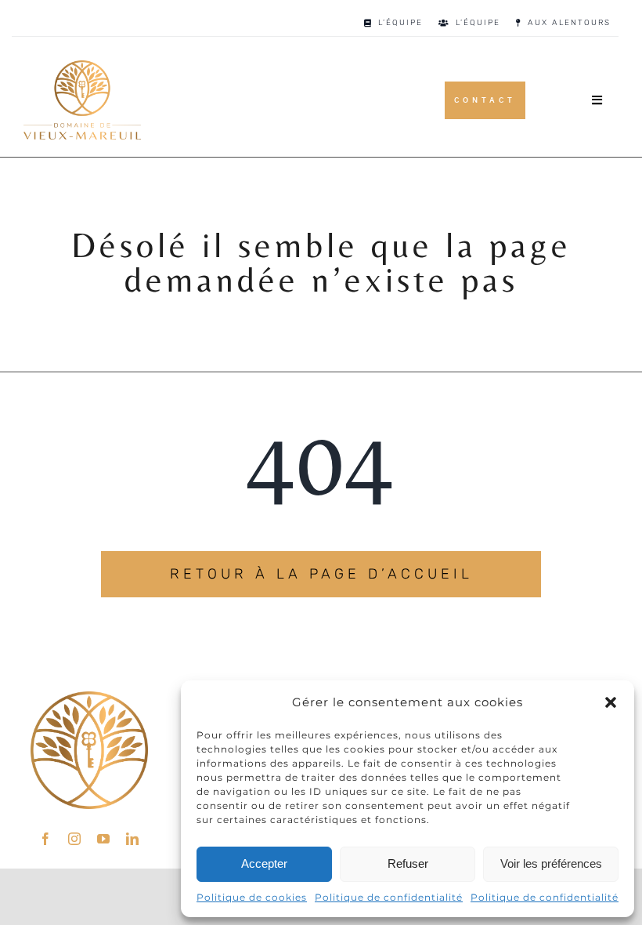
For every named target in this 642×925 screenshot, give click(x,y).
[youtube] (103, 838)
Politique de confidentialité (389, 897)
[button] (611, 702)
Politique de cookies (252, 897)
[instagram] (74, 838)
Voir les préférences (551, 863)
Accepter (264, 863)
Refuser (408, 863)
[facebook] (45, 838)
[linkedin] (132, 838)
